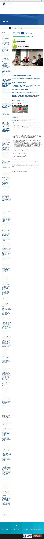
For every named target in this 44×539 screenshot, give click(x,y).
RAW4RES (3, 74)
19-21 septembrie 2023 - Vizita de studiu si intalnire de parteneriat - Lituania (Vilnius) (6, 166)
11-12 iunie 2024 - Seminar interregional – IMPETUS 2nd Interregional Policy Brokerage (6, 54)
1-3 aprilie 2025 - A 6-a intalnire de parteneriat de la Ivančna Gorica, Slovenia (6, 402)
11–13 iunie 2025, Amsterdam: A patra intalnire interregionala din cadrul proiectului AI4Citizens (6, 447)
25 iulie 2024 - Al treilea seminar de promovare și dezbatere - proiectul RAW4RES (24, 92)
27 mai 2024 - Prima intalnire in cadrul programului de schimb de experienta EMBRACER (6, 234)
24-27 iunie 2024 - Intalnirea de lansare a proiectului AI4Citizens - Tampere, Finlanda (6, 423)
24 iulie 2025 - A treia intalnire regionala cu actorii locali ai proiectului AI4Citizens (6, 450)
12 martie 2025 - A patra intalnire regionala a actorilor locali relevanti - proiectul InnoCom (6, 398)
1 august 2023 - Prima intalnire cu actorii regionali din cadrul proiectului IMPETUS (6, 36)
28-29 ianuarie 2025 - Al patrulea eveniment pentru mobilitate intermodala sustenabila (6, 249)
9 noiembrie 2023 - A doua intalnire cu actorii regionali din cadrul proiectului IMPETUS (6, 39)
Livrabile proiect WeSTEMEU (6, 186)
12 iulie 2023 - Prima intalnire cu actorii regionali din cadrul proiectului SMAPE (6, 136)
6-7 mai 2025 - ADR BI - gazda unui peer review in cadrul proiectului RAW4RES (6, 106)
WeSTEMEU (3, 160)
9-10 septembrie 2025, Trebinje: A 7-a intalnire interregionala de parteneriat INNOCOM (6, 409)
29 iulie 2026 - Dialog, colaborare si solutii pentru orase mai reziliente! (5, 515)
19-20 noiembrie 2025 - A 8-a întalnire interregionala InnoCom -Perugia (6, 412)
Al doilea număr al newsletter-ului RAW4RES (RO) (19, 100)
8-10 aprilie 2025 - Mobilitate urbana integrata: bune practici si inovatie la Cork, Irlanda (6, 258)
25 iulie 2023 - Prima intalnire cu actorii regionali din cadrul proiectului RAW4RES (6, 80)
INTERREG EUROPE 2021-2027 (28, 28)
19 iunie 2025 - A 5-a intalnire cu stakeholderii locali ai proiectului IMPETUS (6, 71)
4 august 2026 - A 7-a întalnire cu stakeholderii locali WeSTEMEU (6, 212)
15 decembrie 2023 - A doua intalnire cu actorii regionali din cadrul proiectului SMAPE (6, 139)
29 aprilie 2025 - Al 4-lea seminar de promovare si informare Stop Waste (5, 349)
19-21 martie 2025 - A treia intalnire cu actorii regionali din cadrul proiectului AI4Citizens (6, 443)
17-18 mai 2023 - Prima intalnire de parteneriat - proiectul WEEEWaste (6, 276)
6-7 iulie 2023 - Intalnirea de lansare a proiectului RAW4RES (6, 76)
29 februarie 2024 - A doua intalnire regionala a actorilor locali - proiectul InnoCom (6, 373)
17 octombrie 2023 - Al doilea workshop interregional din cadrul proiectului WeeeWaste (6, 283)
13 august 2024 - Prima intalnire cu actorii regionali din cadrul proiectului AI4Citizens (6, 429)
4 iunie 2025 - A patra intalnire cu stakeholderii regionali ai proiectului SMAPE (6, 153)
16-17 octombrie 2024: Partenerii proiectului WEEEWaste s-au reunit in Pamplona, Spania (6, 301)
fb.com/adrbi (27, 527)
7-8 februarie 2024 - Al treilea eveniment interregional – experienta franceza (6, 369)
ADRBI (37, 0)
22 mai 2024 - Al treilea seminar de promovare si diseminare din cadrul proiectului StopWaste (6, 337)
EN (26, 0)
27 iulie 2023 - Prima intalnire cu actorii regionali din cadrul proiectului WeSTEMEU (6, 162)
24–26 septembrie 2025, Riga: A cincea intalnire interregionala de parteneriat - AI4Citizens (6, 454)
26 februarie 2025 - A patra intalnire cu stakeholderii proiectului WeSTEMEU (5, 192)
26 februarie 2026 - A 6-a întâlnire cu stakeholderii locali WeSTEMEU (6, 209)
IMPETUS (3, 33)
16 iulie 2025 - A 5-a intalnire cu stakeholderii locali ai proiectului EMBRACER (6, 262)
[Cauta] (10, 28)
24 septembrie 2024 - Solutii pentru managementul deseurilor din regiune (6, 473)
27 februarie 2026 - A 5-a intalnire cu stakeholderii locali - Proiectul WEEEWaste (6, 313)
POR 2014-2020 (29, 0)
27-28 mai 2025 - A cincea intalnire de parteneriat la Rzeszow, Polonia (5, 196)
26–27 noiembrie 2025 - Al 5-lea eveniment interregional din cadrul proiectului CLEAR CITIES (6, 512)
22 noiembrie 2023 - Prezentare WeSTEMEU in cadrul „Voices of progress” (6, 170)
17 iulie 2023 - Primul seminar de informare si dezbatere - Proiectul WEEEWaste (6, 280)
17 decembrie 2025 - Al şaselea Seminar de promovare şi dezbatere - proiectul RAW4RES (26, 78)
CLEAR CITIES (4, 466)
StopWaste (3, 316)
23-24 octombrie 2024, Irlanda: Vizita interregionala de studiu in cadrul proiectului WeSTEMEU (6, 189)
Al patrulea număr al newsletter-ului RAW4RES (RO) (20, 89)
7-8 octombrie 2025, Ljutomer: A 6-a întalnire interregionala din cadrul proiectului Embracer (6, 265)
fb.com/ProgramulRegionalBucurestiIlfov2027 (32, 529)
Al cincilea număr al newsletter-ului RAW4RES (19, 82)
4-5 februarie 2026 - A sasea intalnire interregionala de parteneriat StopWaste (6, 357)
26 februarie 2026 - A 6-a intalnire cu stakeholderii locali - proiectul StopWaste (6, 361)
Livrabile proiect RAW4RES (6, 103)
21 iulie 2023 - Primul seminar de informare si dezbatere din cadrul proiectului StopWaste (6, 323)
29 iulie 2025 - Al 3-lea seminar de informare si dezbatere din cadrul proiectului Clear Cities (6, 503)
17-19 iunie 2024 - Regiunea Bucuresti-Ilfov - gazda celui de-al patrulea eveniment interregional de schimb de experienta (6, 383)
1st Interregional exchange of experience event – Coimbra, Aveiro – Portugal (6, 224)
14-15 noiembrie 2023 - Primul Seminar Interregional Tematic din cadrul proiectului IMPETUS (6, 43)
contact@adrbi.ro (5, 0)
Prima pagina (14, 28)
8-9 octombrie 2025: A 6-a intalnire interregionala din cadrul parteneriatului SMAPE (6, 157)
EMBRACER (3, 216)
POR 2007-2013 (34, 0)
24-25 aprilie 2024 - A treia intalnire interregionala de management (5, 297)
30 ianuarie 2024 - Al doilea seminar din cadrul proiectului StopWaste (6, 331)
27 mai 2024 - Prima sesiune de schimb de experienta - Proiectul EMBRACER (6, 230)
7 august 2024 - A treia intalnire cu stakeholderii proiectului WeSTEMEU (6, 183)
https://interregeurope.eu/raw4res (22, 171)
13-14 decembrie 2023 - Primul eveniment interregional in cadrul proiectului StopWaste (6, 327)
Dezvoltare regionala (20, 28)
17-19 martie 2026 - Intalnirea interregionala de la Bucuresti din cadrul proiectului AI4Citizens (6, 463)
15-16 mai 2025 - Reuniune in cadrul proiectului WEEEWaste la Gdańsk (6, 309)
